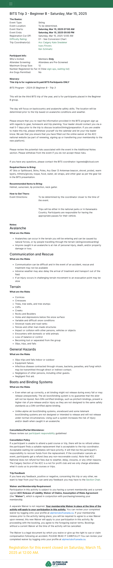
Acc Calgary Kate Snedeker (52, 42)
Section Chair (93, 479)
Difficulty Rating (18, 39)
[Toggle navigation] (11, 4)
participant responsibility (42, 433)
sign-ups (51, 68)
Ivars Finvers (45, 45)
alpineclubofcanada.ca (62, 512)
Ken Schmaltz (45, 49)
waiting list (63, 68)
